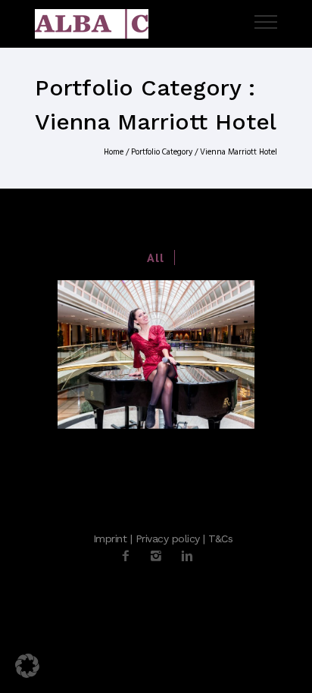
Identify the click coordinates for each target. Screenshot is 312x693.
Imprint (110, 538)
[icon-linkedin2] (187, 556)
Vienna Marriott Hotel (238, 152)
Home (113, 152)
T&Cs (220, 538)
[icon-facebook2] (129, 556)
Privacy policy (168, 538)
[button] (27, 665)
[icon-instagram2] (160, 556)
